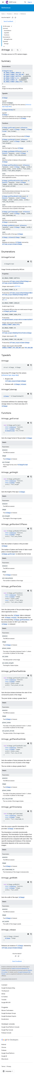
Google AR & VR (5, 1002)
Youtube (3, 999)
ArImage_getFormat (8, 127)
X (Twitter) (4, 996)
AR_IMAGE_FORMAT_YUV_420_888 (14, 74)
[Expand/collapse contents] (11, 26)
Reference (5, 8)
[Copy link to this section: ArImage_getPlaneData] (23, 587)
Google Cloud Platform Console (10, 1027)
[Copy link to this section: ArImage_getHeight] (20, 472)
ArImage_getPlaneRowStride (11, 196)
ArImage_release (8, 237)
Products (9, 14)
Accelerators (5, 1019)
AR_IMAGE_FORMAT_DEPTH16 (12, 76)
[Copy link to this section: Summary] (12, 61)
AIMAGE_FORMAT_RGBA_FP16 (10, 324)
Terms (3, 1066)
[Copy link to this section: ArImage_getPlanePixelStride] (27, 671)
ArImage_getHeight (8, 139)
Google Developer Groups (8, 1013)
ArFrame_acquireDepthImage (19, 281)
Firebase (3, 1050)
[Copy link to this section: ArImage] (10, 361)
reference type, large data (10, 375)
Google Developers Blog (8, 988)
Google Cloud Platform (7, 1053)
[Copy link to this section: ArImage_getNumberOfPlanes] (29, 524)
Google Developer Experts (8, 1016)
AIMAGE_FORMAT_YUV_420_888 (11, 348)
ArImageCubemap (7, 110)
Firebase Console (6, 1033)
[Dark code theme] (28, 261)
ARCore (12, 2)
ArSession (23, 127)
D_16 (5, 299)
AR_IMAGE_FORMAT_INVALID (12, 72)
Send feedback (8, 21)
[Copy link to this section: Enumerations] (17, 252)
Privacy (9, 1066)
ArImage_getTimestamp (10, 212)
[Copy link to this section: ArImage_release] (17, 930)
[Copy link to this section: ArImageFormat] (16, 257)
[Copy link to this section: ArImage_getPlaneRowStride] (27, 739)
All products (4, 1059)
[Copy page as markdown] (17, 50)
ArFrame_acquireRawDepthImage (13, 283)
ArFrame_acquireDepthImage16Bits (21, 293)
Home (3, 14)
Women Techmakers (7, 1010)
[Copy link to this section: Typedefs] (12, 355)
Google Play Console (7, 1030)
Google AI (4, 1056)
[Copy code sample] (31, 261)
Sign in (30, 2)
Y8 (15, 336)
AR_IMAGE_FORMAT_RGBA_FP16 (13, 82)
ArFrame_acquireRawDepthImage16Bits (15, 294)
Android (3, 1044)
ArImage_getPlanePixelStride (12, 180)
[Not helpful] (15, 17)
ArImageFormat (7, 71)
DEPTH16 (17, 286)
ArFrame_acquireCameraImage (12, 244)
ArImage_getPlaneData (9, 165)
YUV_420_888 (29, 348)
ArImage (5, 98)
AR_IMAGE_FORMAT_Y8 (10, 80)
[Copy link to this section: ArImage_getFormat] (20, 419)
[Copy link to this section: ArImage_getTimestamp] (23, 807)
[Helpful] (12, 17)
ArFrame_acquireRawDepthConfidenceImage (17, 333)
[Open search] (25, 2)
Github (3, 994)
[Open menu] (3, 2)
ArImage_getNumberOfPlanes (11, 151)
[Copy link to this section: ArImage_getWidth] (19, 878)
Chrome (3, 1047)
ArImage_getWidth (8, 225)
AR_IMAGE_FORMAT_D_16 (11, 78)
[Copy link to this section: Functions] (13, 413)
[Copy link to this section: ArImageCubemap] (18, 390)
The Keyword (5, 991)
